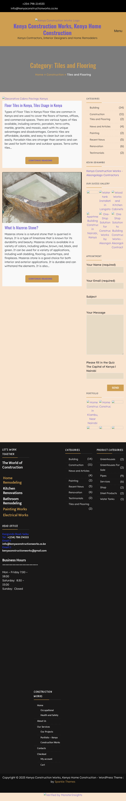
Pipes (103, 475)
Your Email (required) (100, 280)
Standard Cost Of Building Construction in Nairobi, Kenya (47, 608)
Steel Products (108, 493)
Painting (94, 133)
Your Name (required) (101, 264)
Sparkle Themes (65, 781)
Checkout (41, 754)
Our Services (43, 726)
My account (46, 758)
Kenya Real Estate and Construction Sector (46, 557)
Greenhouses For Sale (110, 467)
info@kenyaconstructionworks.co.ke (34, 8)
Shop (103, 487)
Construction (97, 114)
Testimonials (97, 152)
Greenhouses (107, 459)
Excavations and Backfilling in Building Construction (46, 531)
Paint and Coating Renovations (45, 455)
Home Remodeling (12, 480)
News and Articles (100, 126)
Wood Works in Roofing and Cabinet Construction (47, 671)
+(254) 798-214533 (18, 537)
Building (94, 107)
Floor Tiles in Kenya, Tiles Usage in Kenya (33, 105)
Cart (43, 764)
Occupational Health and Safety (46, 631)
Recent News (97, 139)
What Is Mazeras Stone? (21, 227)
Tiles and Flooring (100, 119)
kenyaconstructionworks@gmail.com (24, 550)
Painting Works (15, 509)
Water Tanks (107, 498)
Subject (91, 296)
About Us (41, 720)
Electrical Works (15, 515)
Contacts (41, 748)
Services (105, 481)
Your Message (95, 312)
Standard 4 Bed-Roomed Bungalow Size (47, 650)
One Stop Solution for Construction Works (46, 505)
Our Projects (47, 731)
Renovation (96, 146)
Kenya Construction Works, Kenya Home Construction (57, 29)
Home (40, 705)
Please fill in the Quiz (101, 367)
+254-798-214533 (33, 4)
